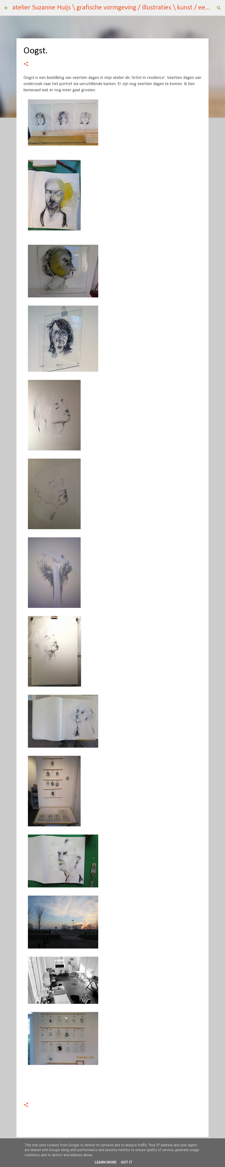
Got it (126, 1162)
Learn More (105, 1162)
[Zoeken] (218, 8)
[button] (26, 64)
